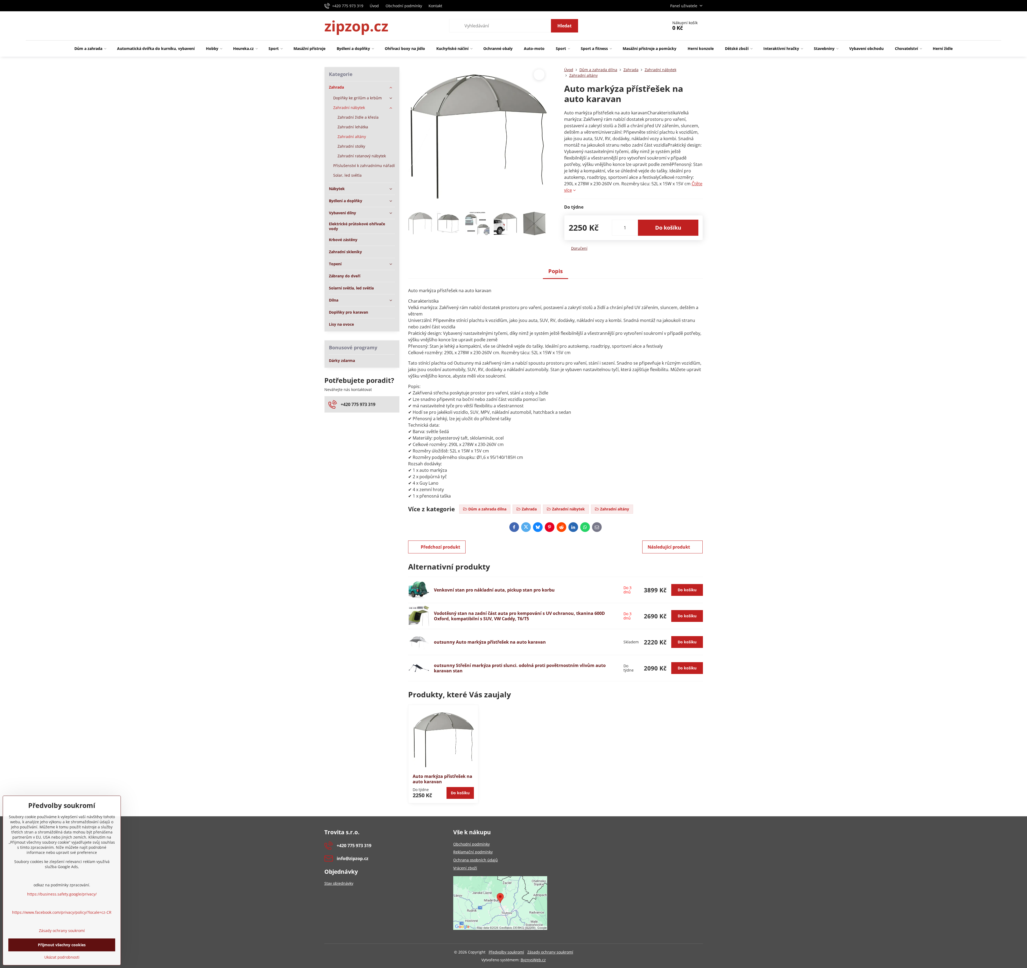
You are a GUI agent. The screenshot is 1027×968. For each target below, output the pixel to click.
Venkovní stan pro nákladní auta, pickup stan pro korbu (494, 590)
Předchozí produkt (440, 547)
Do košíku (668, 227)
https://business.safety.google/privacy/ (62, 894)
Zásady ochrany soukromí (550, 952)
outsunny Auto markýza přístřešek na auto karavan (490, 642)
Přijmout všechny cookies (62, 944)
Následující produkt (669, 547)
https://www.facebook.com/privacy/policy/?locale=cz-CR (61, 912)
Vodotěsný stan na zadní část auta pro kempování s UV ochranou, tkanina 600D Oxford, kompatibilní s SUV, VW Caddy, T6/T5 (519, 616)
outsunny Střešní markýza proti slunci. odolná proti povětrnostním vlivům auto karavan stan (520, 668)
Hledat (564, 26)
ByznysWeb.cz (533, 959)
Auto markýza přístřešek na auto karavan (442, 779)
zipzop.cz (356, 26)
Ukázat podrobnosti (61, 957)
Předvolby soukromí (506, 952)
